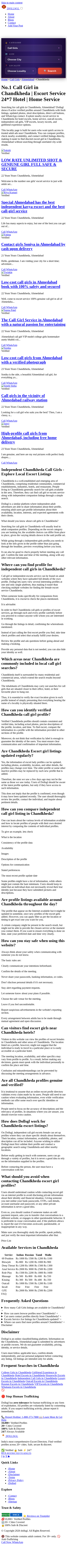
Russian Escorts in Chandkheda (17, 1384)
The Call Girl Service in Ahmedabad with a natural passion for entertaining (33, 322)
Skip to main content (11, 2)
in (4, 1456)
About (11, 17)
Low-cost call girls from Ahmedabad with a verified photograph (31, 360)
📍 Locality (13, 66)
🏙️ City (10, 54)
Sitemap (12, 1501)
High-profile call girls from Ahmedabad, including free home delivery (29, 437)
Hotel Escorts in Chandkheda (30, 1375)
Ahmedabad (28, 79)
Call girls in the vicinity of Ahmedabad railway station (24, 397)
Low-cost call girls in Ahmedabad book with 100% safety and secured (30, 284)
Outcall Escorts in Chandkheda (42, 1381)
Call (3, 189)
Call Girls (15, 79)
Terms (11, 1477)
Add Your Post (15, 25)
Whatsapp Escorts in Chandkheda (18, 1387)
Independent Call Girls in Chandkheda (37, 1378)
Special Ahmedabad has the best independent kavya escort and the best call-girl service (33, 206)
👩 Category (13, 43)
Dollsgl (12, 1483)
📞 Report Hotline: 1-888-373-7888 (20, 1417)
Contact (12, 22)
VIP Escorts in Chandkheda (48, 1384)
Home (11, 14)
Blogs (11, 19)
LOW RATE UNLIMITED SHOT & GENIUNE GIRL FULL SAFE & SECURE (31, 164)
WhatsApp (11, 189)
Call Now (6, 1542)
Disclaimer (14, 1474)
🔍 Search (50, 71)
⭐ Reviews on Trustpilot (36, 1516)
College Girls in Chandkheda (16, 1372)
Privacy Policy (16, 1480)
